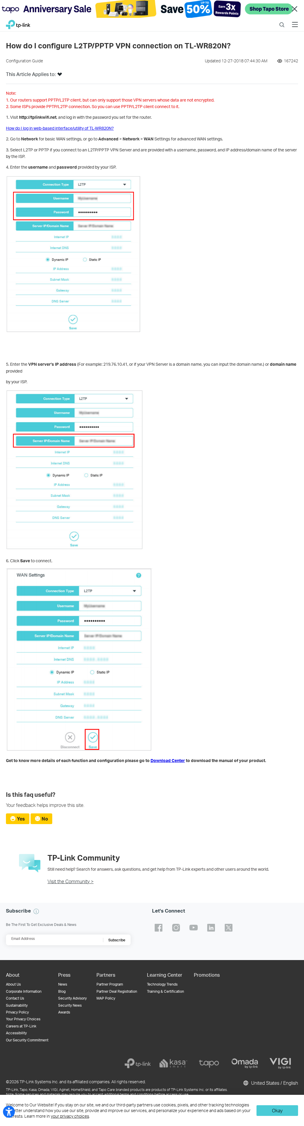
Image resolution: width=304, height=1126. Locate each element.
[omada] (244, 1063)
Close (294, 9)
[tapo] (209, 1063)
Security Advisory (72, 998)
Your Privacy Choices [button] (23, 1019)
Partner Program (109, 984)
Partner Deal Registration (116, 991)
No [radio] (45, 818)
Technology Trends (162, 984)
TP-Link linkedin (211, 927)
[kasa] (173, 1063)
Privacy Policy (17, 1012)
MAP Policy (105, 998)
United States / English (274, 1083)
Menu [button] (295, 20)
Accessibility (16, 1033)
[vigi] (280, 1063)
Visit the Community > (71, 881)
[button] (59, 76)
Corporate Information (24, 991)
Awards (64, 1012)
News (62, 984)
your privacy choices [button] (70, 1116)
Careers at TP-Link (21, 1026)
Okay (277, 1110)
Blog (62, 991)
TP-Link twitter (228, 927)
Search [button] (282, 20)
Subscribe (116, 940)
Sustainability (17, 1005)
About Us (13, 984)
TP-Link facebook (158, 927)
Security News (70, 1005)
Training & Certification (165, 991)
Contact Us (15, 998)
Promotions (207, 975)
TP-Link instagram (176, 927)
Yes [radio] (21, 818)
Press (64, 975)
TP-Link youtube (193, 927)
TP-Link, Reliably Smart (18, 23)
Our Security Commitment (27, 1040)
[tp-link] (138, 1063)
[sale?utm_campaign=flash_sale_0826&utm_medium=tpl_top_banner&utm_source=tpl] (152, 9)
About (13, 975)
